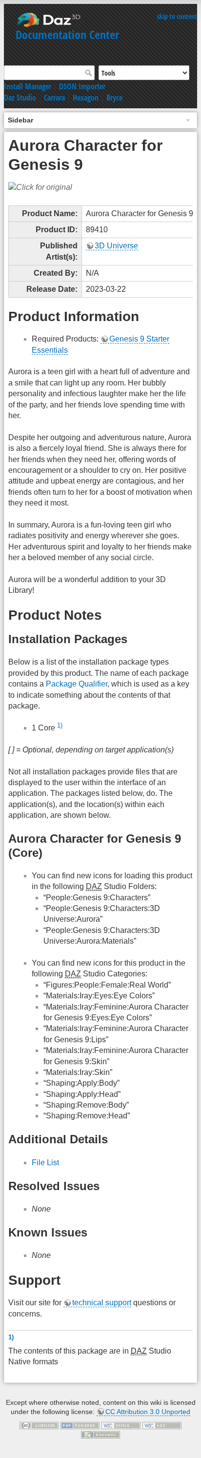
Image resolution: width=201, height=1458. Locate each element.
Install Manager (27, 86)
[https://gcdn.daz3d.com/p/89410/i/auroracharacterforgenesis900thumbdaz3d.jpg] (40, 187)
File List (45, 1162)
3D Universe (116, 246)
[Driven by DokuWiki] (100, 1434)
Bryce (114, 97)
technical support (101, 1302)
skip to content (177, 16)
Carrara (54, 97)
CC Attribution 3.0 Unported (147, 1412)
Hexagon (86, 97)
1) (59, 725)
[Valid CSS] (161, 1425)
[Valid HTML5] (121, 1425)
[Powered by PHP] (80, 1425)
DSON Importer (82, 86)
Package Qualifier (76, 684)
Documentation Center (67, 34)
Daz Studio (20, 97)
